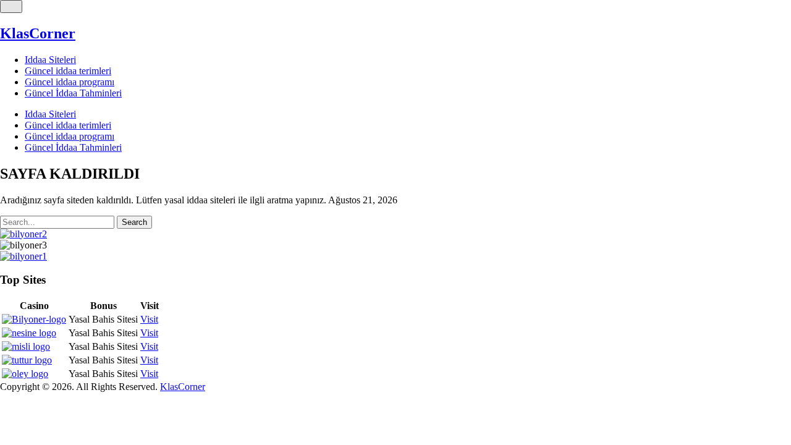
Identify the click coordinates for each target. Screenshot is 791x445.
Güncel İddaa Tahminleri (73, 93)
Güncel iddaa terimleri (68, 71)
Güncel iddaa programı (69, 82)
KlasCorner (37, 33)
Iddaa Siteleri (50, 59)
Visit (149, 319)
